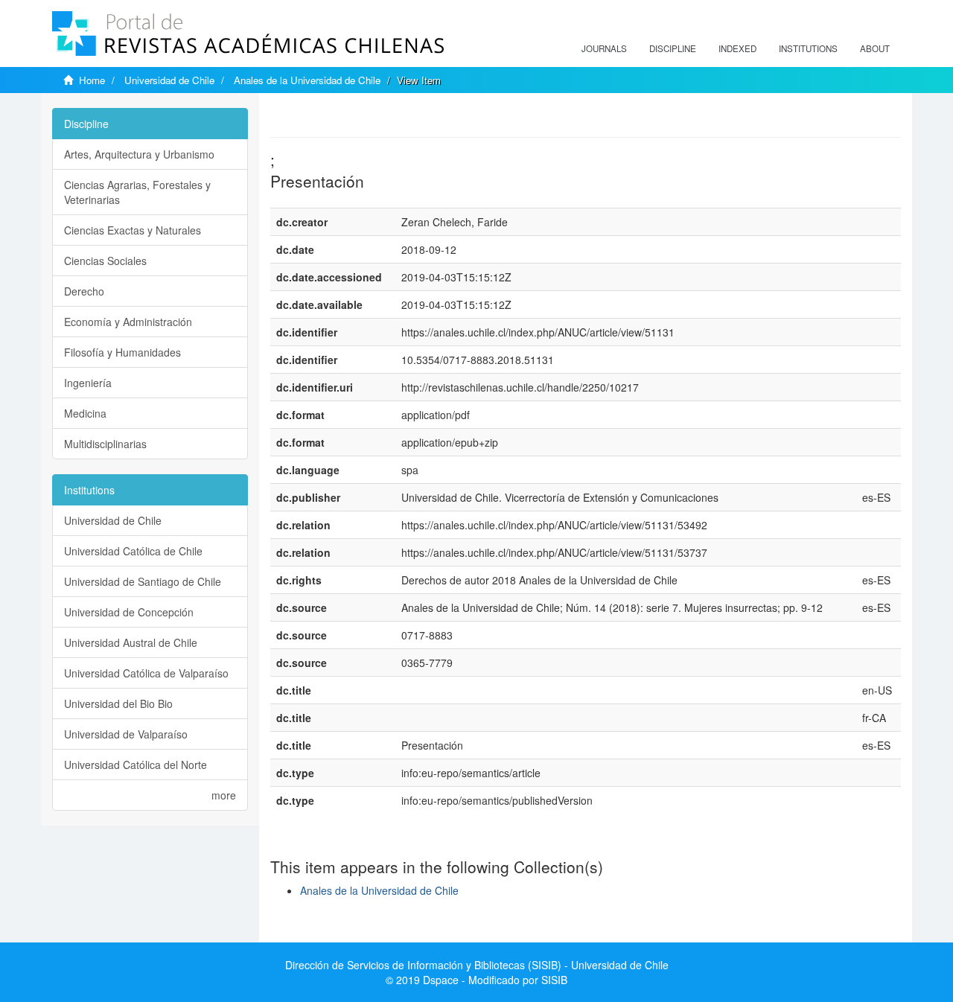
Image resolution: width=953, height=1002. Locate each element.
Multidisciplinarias (105, 443)
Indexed (737, 48)
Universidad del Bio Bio (118, 703)
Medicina (85, 413)
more (223, 795)
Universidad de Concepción (129, 611)
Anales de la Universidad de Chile (307, 80)
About (875, 48)
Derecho (84, 291)
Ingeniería (88, 382)
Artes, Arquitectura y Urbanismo (139, 154)
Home (92, 80)
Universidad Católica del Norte (135, 764)
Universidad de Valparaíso (126, 734)
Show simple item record (328, 115)
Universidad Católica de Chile (133, 550)
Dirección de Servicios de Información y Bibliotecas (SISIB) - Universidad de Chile (477, 964)
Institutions (808, 48)
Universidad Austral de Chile (130, 642)
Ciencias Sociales (105, 260)
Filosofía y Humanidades (122, 352)
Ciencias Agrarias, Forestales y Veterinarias (137, 192)
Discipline (672, 48)
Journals (604, 48)
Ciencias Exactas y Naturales (132, 230)
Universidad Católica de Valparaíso (146, 673)
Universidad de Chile (169, 80)
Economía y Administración (128, 321)
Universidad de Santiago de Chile (142, 581)
